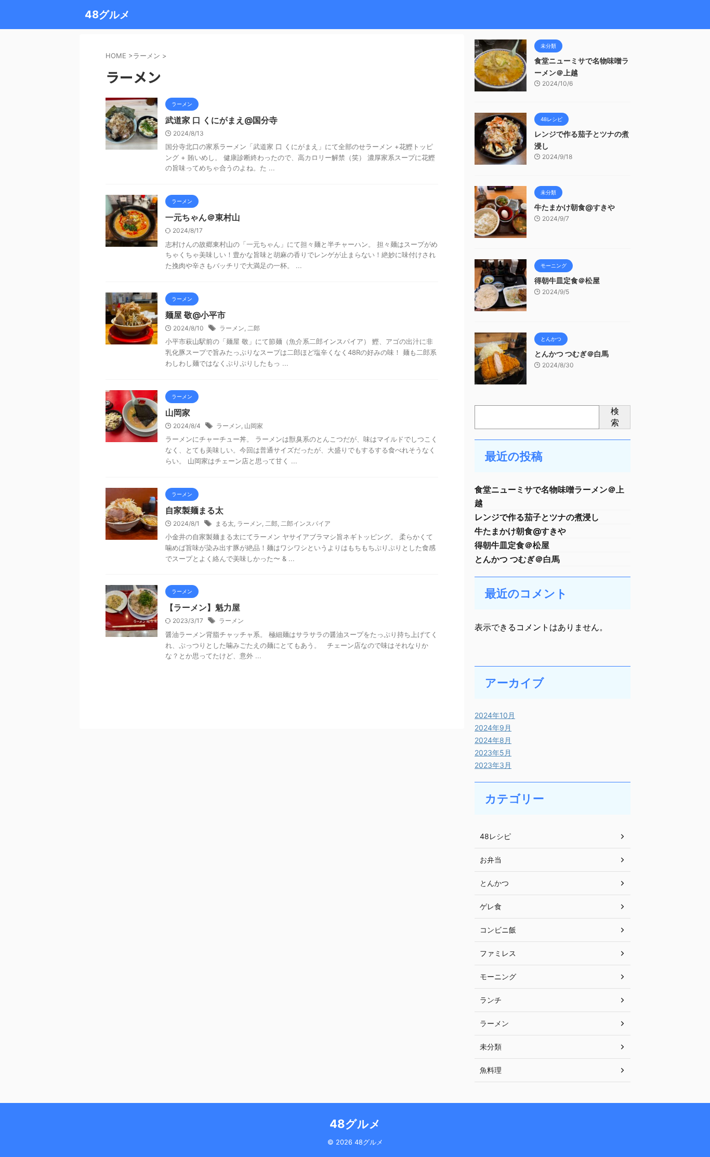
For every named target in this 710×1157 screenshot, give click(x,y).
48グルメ (107, 14)
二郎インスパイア (306, 523)
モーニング (498, 976)
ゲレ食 (491, 906)
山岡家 (177, 412)
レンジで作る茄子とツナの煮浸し (537, 517)
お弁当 (491, 859)
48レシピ (495, 836)
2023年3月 (493, 765)
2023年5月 (493, 752)
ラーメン (231, 328)
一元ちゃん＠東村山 (202, 217)
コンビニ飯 (498, 929)
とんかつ (494, 883)
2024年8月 (493, 740)
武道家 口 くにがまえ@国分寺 (221, 120)
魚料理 (491, 1070)
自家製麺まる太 (194, 510)
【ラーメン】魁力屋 (202, 607)
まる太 (224, 523)
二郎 (253, 328)
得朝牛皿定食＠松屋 (567, 280)
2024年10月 (495, 715)
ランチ (491, 999)
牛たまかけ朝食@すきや (574, 207)
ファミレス (498, 953)
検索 (615, 417)
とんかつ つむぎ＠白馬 (571, 353)
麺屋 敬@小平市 (195, 315)
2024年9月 (493, 727)
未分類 (491, 1046)
